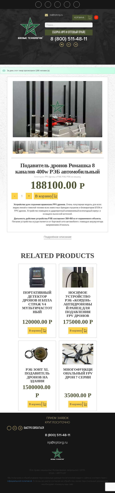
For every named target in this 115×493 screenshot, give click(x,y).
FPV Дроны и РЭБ (53, 177)
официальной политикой (19, 481)
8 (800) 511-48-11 (68, 39)
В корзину (43, 196)
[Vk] (9, 428)
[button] (69, 32)
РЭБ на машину (74, 177)
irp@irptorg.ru (56, 14)
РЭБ (64, 177)
